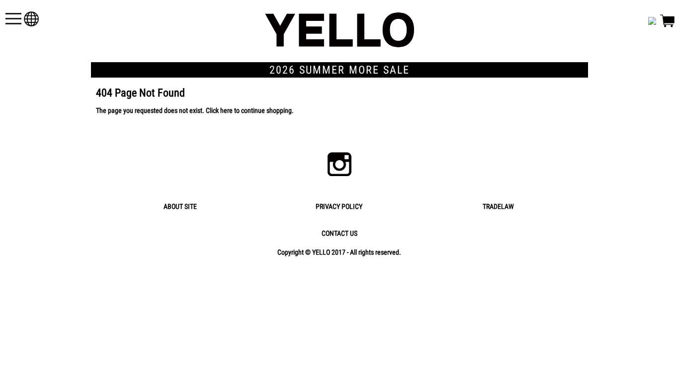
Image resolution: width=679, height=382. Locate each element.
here (226, 110)
